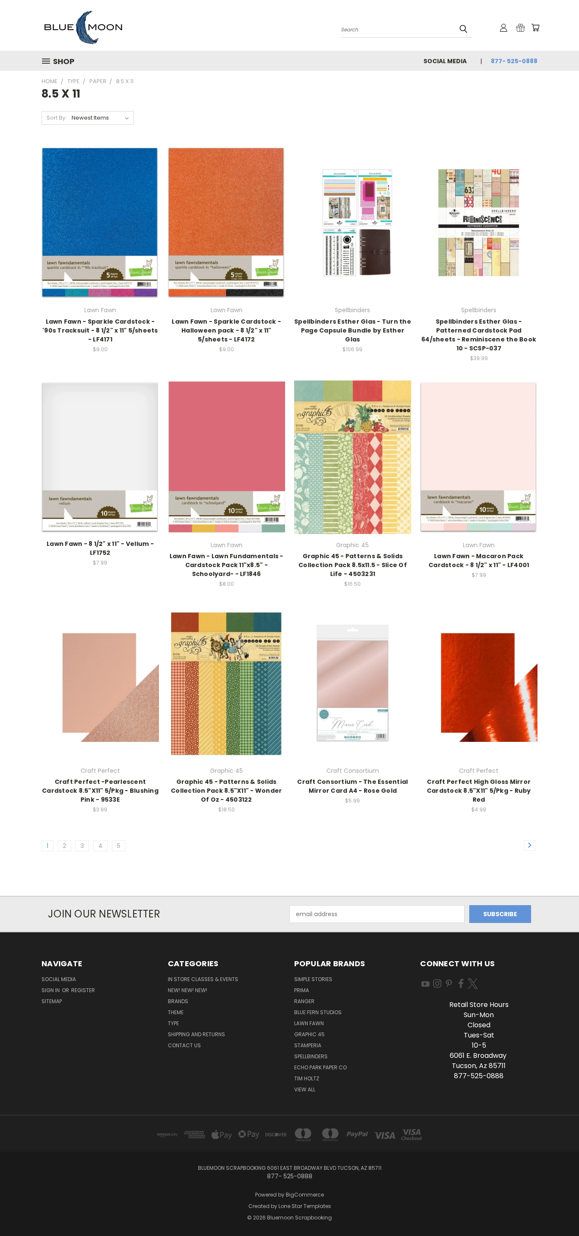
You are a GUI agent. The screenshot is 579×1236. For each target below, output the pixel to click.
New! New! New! (187, 990)
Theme (176, 1012)
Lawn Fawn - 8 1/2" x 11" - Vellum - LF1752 (100, 548)
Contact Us (184, 1045)
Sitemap (52, 1001)
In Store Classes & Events (203, 979)
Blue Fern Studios (318, 1012)
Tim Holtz (306, 1078)
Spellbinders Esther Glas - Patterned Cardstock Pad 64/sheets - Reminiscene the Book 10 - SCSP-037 (478, 334)
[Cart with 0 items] (535, 27)
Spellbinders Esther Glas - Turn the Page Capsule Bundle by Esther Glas (352, 330)
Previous (556, 1209)
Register (83, 990)
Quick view (100, 213)
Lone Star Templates (304, 1206)
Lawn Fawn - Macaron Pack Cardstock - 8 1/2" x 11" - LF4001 (479, 560)
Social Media (445, 61)
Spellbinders (311, 1056)
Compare (97, 229)
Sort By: (57, 118)
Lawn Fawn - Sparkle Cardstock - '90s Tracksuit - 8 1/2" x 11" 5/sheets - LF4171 (100, 330)
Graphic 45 (309, 1034)
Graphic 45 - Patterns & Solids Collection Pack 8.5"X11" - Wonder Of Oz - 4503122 (226, 790)
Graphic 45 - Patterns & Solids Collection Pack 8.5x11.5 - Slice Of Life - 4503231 (352, 565)
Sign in (51, 990)
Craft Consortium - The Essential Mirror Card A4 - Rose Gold (352, 786)
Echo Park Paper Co (320, 1067)
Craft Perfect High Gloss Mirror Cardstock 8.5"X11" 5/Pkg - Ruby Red (479, 790)
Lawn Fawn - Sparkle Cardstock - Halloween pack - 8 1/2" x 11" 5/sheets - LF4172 (226, 330)
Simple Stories (313, 979)
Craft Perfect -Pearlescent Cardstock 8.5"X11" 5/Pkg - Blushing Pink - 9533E (100, 790)
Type (173, 1023)
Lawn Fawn (309, 1023)
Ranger (304, 1001)
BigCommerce (305, 1194)
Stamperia (307, 1045)
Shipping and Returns (196, 1034)
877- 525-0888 (514, 61)
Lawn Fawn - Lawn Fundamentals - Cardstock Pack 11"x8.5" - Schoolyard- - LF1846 (227, 565)
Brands (178, 1001)
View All (304, 1089)
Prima (301, 990)
